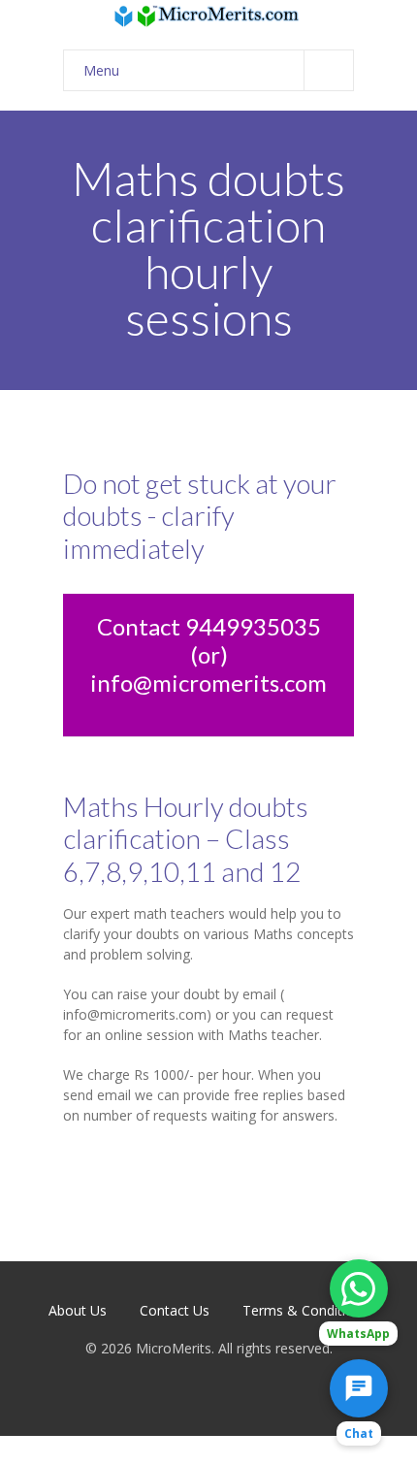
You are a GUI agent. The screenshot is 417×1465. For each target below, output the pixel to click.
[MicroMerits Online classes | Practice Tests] (208, 15)
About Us (77, 1310)
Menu (101, 70)
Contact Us (174, 1310)
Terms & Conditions (305, 1310)
